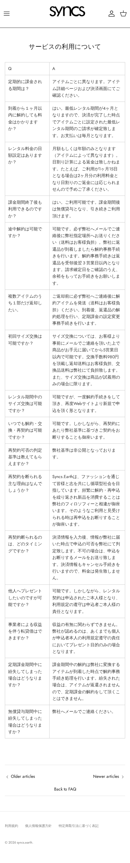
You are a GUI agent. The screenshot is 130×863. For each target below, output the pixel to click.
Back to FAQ (65, 789)
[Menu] (6, 13)
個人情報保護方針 (38, 825)
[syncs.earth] (65, 14)
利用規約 (11, 825)
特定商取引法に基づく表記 (79, 825)
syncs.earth (24, 842)
